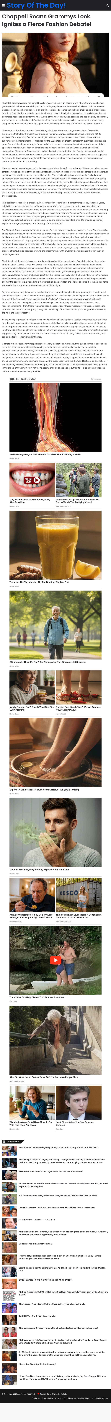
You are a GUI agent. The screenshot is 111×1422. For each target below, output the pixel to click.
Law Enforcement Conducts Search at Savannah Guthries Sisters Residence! (57, 1207)
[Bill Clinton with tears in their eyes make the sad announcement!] (9, 1175)
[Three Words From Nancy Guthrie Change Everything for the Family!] (9, 1308)
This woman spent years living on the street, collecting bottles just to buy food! (58, 1328)
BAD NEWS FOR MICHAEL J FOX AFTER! (37, 1219)
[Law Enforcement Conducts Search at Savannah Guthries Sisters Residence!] (9, 1211)
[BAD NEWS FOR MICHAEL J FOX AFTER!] (9, 1223)
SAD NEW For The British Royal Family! (37, 1316)
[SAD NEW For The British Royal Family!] (9, 1320)
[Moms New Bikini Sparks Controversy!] (9, 1368)
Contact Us (79, 1398)
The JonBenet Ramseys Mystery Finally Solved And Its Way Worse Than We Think (58, 1147)
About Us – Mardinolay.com (96, 1398)
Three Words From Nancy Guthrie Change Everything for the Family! (52, 1304)
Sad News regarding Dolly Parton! (35, 1243)
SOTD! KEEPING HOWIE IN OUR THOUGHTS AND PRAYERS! (45, 1280)
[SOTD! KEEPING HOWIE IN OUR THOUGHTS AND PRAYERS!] (9, 1284)
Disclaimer (36, 1398)
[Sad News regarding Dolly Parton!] (9, 1247)
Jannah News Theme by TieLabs (53, 1394)
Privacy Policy (47, 1398)
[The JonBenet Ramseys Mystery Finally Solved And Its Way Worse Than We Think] (9, 1151)
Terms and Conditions (63, 1398)
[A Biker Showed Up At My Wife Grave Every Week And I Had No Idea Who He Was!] (9, 1199)
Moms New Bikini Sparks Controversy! (37, 1364)
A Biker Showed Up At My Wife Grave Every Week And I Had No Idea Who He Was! (58, 1195)
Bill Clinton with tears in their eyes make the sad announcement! (51, 1171)
